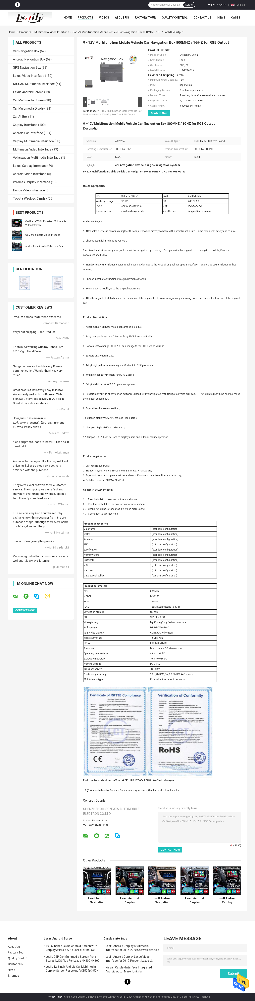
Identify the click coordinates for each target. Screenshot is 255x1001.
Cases (235, 17)
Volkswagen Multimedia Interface (36, 157)
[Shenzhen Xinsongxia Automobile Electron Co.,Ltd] (30, 18)
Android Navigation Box (29, 59)
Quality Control (174, 17)
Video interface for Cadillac (104, 790)
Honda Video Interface (29, 190)
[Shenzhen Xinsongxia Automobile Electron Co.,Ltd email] (18, 596)
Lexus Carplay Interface (30, 166)
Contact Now (159, 113)
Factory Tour (145, 17)
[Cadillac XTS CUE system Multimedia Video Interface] (17, 223)
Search (189, 4)
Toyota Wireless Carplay (30, 198)
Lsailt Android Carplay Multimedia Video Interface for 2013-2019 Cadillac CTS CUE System (227, 900)
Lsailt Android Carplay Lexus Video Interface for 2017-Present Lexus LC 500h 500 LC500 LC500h (129, 959)
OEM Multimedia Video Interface (42, 235)
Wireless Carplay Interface (31, 182)
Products (85, 17)
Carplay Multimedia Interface (33, 141)
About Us (122, 17)
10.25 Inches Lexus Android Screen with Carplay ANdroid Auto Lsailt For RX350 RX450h (71, 948)
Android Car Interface (28, 133)
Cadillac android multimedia (163, 790)
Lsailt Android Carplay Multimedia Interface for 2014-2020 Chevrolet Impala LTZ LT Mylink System (132, 948)
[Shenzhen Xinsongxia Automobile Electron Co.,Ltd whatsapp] (28, 596)
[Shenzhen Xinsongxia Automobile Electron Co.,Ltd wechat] (107, 836)
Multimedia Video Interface (51, 32)
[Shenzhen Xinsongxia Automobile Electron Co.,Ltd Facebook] (17, 4)
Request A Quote (217, 4)
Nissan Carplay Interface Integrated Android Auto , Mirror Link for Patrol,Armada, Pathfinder (129, 970)
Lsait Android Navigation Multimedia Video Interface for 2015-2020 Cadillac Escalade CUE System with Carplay (97, 900)
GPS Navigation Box (27, 67)
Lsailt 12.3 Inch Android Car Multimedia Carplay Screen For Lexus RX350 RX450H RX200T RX (72, 969)
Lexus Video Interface (28, 76)
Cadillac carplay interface (133, 790)
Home (68, 17)
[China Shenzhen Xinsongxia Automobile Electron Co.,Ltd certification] (24, 283)
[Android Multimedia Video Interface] (17, 246)
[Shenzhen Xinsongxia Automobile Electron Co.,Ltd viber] (50, 596)
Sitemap (13, 975)
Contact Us (202, 17)
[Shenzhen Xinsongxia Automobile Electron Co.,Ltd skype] (39, 596)
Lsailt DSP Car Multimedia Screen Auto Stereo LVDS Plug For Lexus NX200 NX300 (72, 958)
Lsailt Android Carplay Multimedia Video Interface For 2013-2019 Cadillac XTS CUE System (129, 900)
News (221, 17)
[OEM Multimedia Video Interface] (17, 235)
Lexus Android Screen (28, 92)
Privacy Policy (55, 996)
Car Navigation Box (26, 51)
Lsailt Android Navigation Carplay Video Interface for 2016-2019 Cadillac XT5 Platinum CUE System (162, 900)
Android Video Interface (29, 174)
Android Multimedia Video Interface (44, 246)
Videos (104, 17)
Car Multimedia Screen (29, 100)
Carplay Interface (25, 125)
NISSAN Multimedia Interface (34, 84)
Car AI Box (20, 117)
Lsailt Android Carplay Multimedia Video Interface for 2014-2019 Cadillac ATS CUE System (194, 900)
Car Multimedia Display (29, 108)
